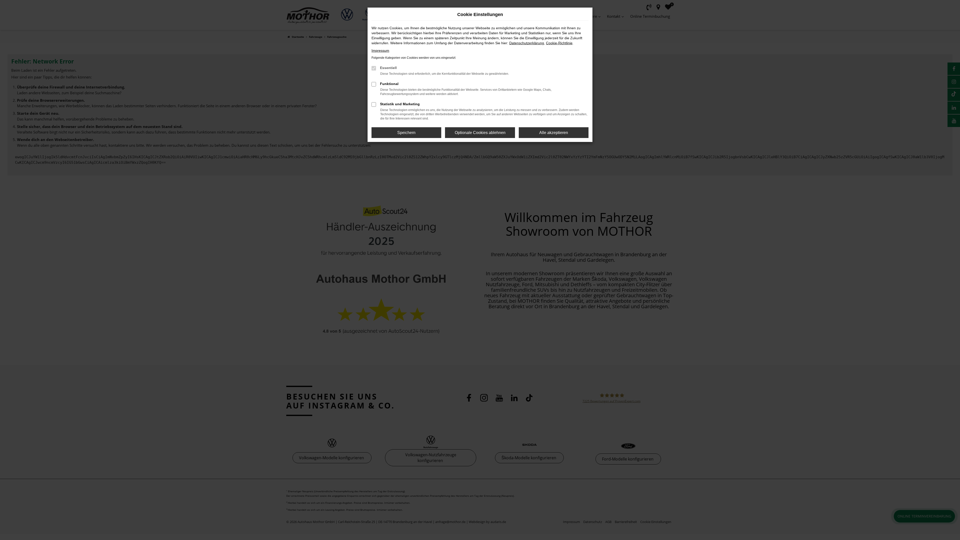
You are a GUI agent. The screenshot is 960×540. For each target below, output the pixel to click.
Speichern (406, 132)
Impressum (380, 50)
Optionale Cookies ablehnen (480, 132)
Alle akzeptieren (553, 132)
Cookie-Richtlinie (559, 43)
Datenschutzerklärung (526, 43)
